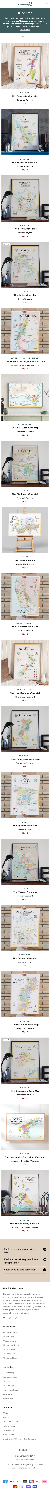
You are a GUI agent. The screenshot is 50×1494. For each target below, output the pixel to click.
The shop (7, 1417)
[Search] (42, 4)
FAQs (5, 1413)
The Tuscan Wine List (25, 892)
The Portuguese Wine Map (25, 759)
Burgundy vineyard (25, 100)
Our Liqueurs (8, 1385)
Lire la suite (25, 29)
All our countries (10, 1332)
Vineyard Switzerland (25, 564)
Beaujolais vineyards (25, 1028)
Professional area (10, 1390)
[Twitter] (4, 1317)
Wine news (8, 1394)
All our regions (9, 1341)
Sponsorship (8, 1398)
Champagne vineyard (25, 1095)
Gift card (6, 1381)
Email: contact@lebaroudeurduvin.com (19, 1439)
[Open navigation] (3, 4)
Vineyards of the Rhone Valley (25, 1227)
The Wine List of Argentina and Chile (25, 361)
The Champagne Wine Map (25, 1091)
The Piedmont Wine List (25, 494)
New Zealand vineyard (25, 697)
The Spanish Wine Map (25, 826)
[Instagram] (10, 1317)
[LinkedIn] (16, 1317)
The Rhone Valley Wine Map (25, 1223)
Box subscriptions (10, 1377)
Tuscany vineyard (25, 896)
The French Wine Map (25, 229)
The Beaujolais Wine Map (25, 1024)
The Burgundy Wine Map (25, 96)
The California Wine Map (25, 627)
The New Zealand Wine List (25, 693)
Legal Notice (8, 1430)
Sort (23, 36)
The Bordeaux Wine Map (25, 162)
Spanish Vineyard (25, 829)
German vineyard (25, 962)
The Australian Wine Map (25, 428)
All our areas (8, 1336)
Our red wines (9, 1349)
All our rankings (10, 1358)
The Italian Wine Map (25, 295)
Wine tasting (8, 1372)
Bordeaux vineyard (25, 166)
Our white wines (10, 1353)
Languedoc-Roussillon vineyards (25, 1161)
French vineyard (25, 233)
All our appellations (11, 1345)
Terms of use (8, 1434)
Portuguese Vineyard (25, 763)
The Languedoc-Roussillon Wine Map (25, 1157)
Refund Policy (9, 1426)
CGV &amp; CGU (10, 1421)
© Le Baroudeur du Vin (25, 1456)
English (24, 1450)
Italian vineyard (25, 299)
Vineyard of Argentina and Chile (25, 365)
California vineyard (25, 630)
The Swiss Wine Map (25, 560)
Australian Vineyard (25, 432)
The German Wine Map (25, 958)
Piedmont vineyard (25, 498)
